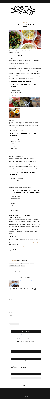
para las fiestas (13, 265)
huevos (31, 263)
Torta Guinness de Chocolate (35, 289)
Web (10, 320)
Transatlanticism (13, 260)
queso (18, 265)
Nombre (11, 312)
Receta (25, 22)
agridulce (12, 263)
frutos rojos (26, 263)
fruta (21, 263)
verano (22, 265)
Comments (17, 271)
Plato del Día (36, 242)
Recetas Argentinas (22, 246)
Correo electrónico (11, 316)
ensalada (17, 263)
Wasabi (34, 237)
